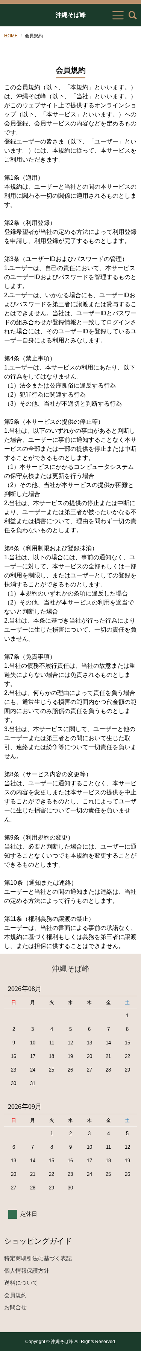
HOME (11, 35)
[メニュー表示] (118, 15)
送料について (21, 1282)
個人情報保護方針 (26, 1270)
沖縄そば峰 (71, 15)
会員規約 (15, 1295)
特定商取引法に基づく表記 (38, 1258)
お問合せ (15, 1307)
